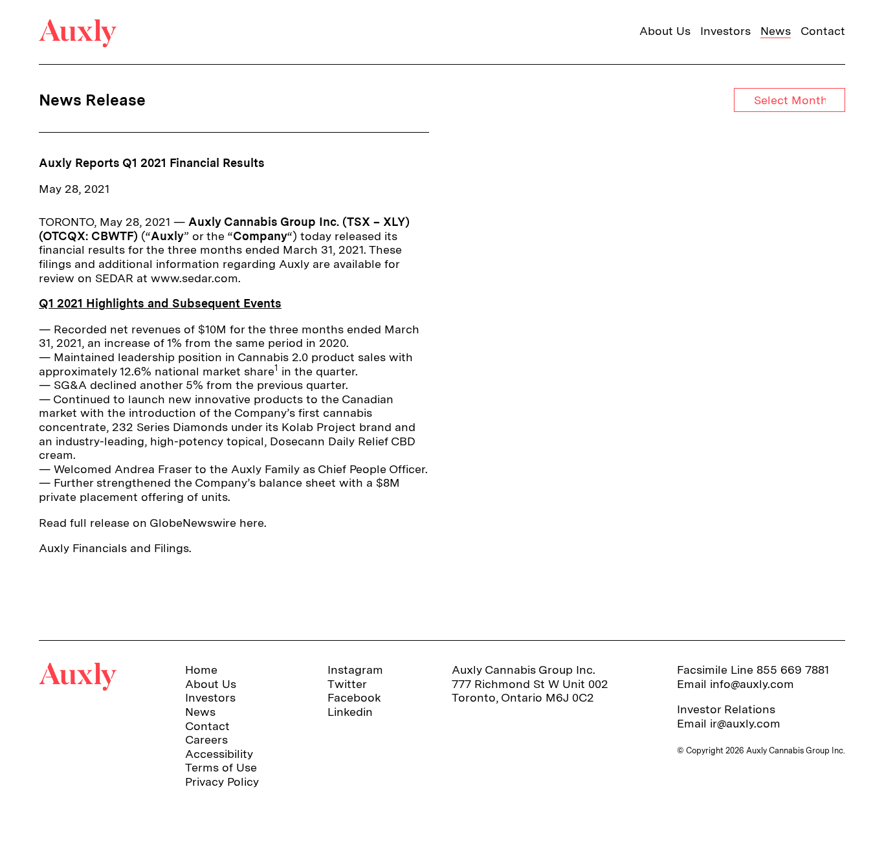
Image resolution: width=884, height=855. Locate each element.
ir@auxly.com (745, 723)
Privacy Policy (222, 781)
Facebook (354, 697)
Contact (823, 31)
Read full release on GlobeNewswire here (151, 522)
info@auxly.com (752, 684)
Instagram (355, 669)
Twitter (347, 684)
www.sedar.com (194, 278)
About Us (665, 31)
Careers (206, 739)
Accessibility (219, 754)
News (775, 31)
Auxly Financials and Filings (114, 548)
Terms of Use (221, 767)
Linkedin (350, 711)
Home (201, 669)
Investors (725, 31)
